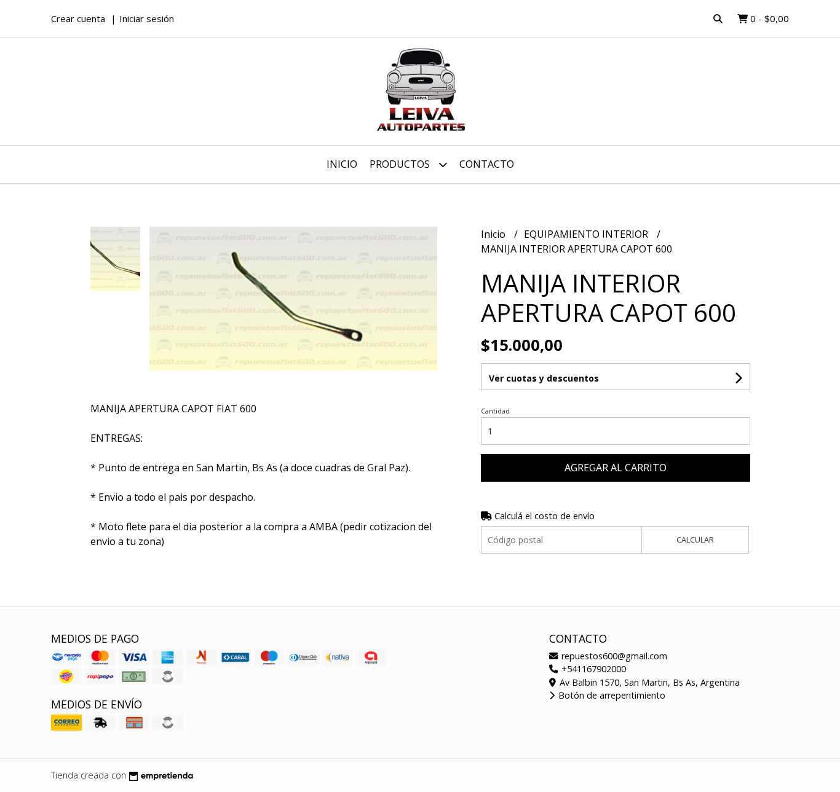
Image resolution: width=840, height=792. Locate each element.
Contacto (486, 164)
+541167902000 (592, 669)
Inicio (342, 164)
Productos (401, 164)
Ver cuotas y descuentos (544, 378)
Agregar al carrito (616, 467)
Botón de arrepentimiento (610, 695)
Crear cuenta (78, 18)
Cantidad (495, 410)
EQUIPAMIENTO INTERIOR (587, 234)
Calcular (695, 539)
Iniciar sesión (146, 18)
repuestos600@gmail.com (613, 656)
